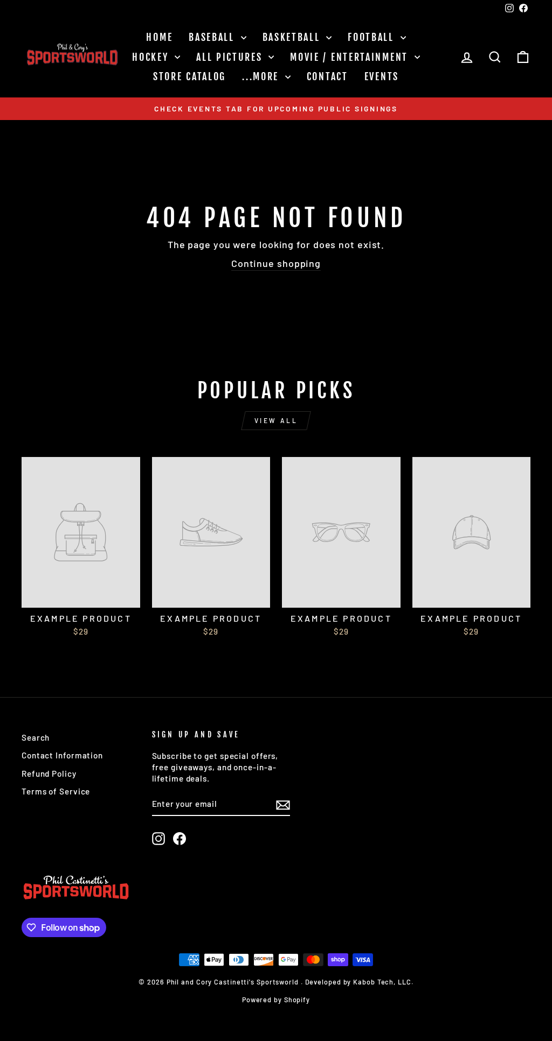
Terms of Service (56, 791)
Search (36, 737)
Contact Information (62, 755)
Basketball (293, 37)
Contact (327, 76)
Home (159, 37)
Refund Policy (49, 773)
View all (276, 420)
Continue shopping (276, 263)
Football (372, 37)
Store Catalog (189, 76)
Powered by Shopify (276, 999)
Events (381, 76)
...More (262, 76)
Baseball (213, 37)
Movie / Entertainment (350, 57)
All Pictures (231, 57)
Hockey (152, 57)
